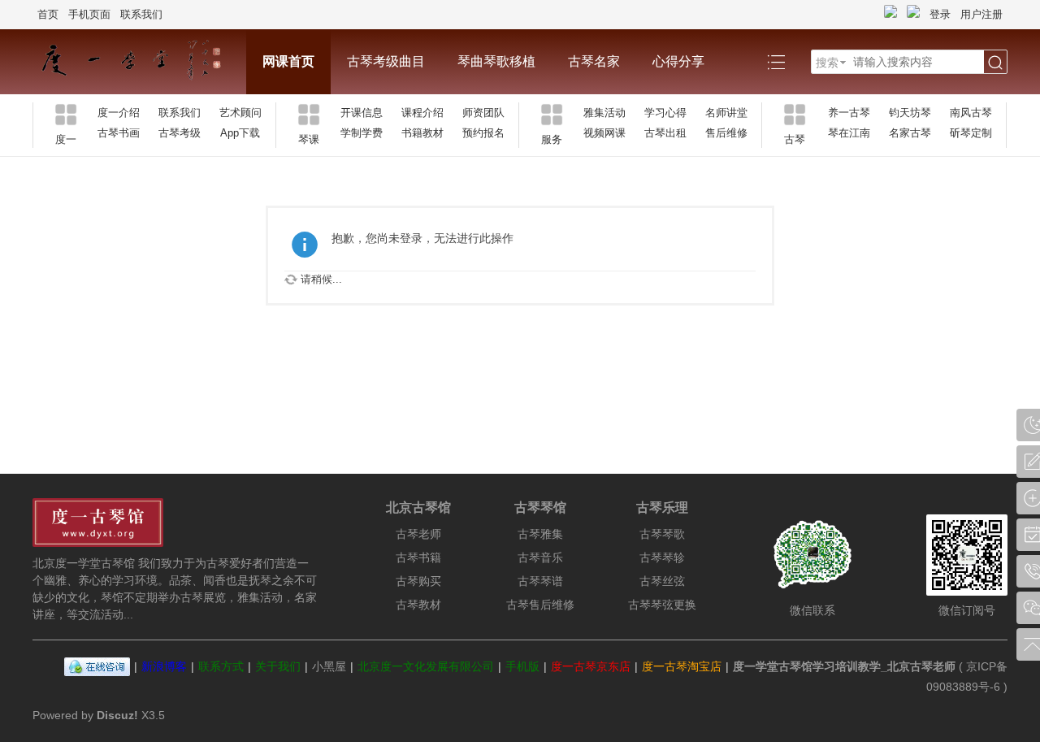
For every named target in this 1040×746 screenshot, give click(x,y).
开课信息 (361, 112)
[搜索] (995, 62)
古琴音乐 (540, 557)
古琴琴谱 (540, 581)
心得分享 (678, 61)
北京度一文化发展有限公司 (426, 666)
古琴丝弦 (662, 581)
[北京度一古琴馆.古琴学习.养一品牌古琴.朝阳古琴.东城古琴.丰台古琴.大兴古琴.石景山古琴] (139, 61)
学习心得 (665, 112)
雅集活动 (604, 112)
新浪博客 (164, 666)
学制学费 (361, 133)
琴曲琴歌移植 (496, 61)
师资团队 (483, 112)
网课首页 (288, 61)
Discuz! (117, 715)
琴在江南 (849, 133)
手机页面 (89, 14)
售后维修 (726, 133)
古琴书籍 (418, 557)
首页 (47, 14)
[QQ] (97, 666)
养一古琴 (849, 112)
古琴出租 (665, 133)
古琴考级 (179, 133)
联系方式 (221, 666)
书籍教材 (422, 133)
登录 (940, 14)
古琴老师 (418, 533)
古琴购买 (418, 581)
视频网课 (604, 133)
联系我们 (141, 14)
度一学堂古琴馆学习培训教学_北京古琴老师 (844, 666)
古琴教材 (418, 604)
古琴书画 (119, 133)
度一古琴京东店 (590, 666)
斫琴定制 (971, 133)
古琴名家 (594, 61)
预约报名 (483, 133)
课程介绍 (422, 112)
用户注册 (981, 14)
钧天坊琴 (910, 112)
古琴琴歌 (662, 533)
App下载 (240, 133)
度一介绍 (119, 112)
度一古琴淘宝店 (682, 666)
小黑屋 (329, 666)
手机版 (522, 666)
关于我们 (278, 666)
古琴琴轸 (662, 557)
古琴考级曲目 (386, 61)
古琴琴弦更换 (662, 604)
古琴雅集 (540, 533)
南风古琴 (971, 112)
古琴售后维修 (540, 604)
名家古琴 (910, 133)
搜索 (827, 62)
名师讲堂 (726, 112)
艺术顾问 (240, 112)
